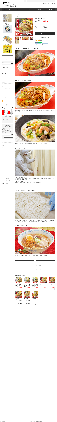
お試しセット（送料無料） (7, 24)
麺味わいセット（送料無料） (7, 34)
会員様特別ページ (4, 67)
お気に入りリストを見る (5, 59)
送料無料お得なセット (4, 97)
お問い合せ (28, 9)
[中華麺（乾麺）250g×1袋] (43, 280)
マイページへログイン (47, 3)
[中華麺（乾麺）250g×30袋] (27, 294)
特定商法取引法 (7, 180)
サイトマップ (50, 9)
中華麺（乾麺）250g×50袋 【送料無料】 (35, 299)
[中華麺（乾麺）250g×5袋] (52, 280)
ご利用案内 (17, 9)
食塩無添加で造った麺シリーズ (5, 88)
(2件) (41, 40)
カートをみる (53, 3)
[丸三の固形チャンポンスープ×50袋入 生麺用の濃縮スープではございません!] (35, 280)
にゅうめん (3, 147)
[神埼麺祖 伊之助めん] (9, 7)
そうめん (3, 145)
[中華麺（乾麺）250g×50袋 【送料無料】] (35, 294)
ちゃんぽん (17, 16)
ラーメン (3, 84)
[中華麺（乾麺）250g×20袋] (18, 294)
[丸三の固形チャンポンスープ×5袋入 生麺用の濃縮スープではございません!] (18, 280)
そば (2, 80)
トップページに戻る (7, 9)
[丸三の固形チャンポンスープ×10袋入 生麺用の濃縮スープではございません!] (27, 280)
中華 (2, 86)
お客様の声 (39, 9)
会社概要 (7, 178)
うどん (3, 143)
